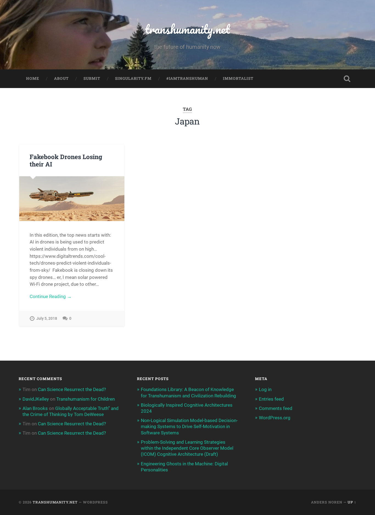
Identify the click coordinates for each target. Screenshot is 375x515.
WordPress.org (274, 417)
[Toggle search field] (347, 78)
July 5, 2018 (46, 318)
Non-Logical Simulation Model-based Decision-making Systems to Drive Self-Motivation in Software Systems (189, 426)
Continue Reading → (51, 296)
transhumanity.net (187, 29)
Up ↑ (352, 502)
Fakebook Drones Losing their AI (66, 160)
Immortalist (238, 78)
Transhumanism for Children (85, 399)
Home (32, 78)
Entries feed (271, 399)
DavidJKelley (36, 399)
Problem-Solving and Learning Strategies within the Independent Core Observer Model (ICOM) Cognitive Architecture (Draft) (187, 448)
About (61, 78)
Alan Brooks (35, 408)
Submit (91, 78)
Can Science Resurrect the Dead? (72, 389)
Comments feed (275, 408)
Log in (265, 389)
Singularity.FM (133, 78)
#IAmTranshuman (187, 78)
